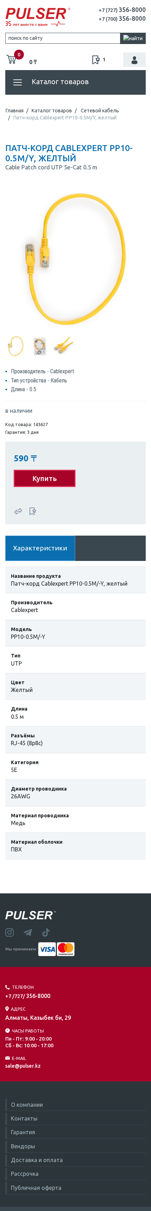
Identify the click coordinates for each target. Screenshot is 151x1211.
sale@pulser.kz (23, 1066)
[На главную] (37, 17)
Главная (14, 110)
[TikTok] (50, 932)
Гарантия (23, 1132)
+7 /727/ (27, 996)
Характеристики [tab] (40, 548)
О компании (27, 1104)
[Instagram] (14, 932)
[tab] (15, 345)
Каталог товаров (59, 81)
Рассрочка (25, 1174)
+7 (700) (122, 19)
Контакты (24, 1118)
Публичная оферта (36, 1188)
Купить (44, 478)
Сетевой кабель (100, 110)
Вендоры (23, 1146)
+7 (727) (122, 10)
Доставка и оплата (37, 1160)
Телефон (23, 987)
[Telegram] (33, 932)
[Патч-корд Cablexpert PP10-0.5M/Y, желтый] (75, 259)
